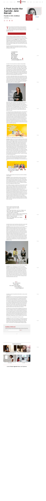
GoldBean (16, 39)
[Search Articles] (42, 2)
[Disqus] (16, 437)
